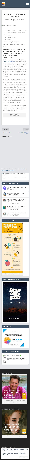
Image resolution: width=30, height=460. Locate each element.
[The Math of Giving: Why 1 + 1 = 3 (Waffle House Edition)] (4, 194)
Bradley (11, 19)
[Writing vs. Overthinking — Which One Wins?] (4, 188)
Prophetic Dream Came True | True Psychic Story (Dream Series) (15, 207)
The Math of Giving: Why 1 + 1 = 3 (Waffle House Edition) (15, 194)
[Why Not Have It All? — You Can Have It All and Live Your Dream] (4, 214)
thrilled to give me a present (9, 61)
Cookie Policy (5, 454)
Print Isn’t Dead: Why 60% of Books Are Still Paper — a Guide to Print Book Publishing (16, 201)
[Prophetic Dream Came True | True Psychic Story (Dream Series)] (4, 207)
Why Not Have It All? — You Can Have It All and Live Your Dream (16, 213)
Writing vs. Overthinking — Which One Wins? (16, 187)
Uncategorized (16, 189)
